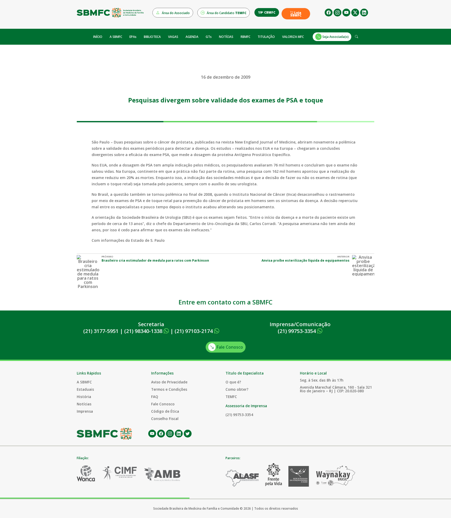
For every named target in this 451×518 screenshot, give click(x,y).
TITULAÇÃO (266, 36)
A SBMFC (116, 36)
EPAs (133, 36)
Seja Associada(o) (335, 36)
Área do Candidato (226, 13)
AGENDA (192, 36)
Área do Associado (175, 13)
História (84, 396)
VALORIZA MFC (293, 36)
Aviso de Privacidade (169, 381)
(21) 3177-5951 (100, 331)
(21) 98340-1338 (144, 331)
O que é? (233, 381)
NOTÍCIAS (226, 36)
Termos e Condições (169, 389)
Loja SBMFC (295, 14)
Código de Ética (165, 411)
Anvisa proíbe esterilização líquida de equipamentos (305, 260)
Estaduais (85, 389)
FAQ (154, 396)
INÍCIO (97, 36)
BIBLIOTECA (152, 36)
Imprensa (85, 411)
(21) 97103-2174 (194, 331)
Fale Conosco (229, 347)
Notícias (84, 403)
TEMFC (231, 396)
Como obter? (236, 389)
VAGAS (173, 36)
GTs (209, 36)
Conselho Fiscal (165, 418)
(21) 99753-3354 (297, 331)
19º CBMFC (266, 12)
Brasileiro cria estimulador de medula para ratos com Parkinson (155, 260)
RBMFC (245, 36)
